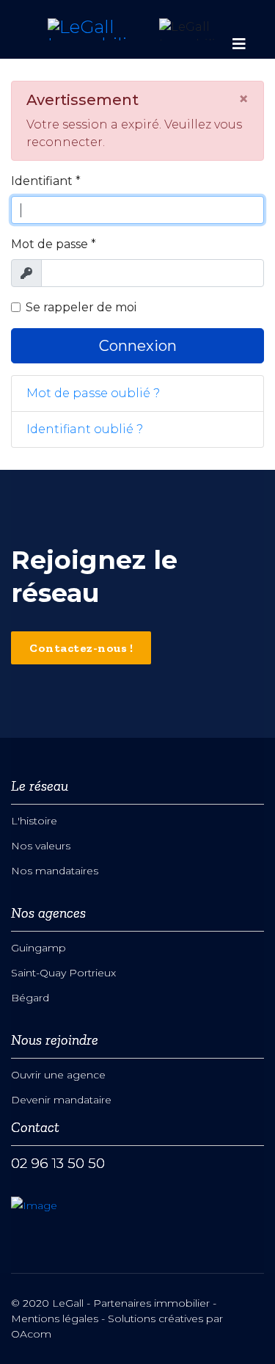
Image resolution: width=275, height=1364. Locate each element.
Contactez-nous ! (81, 648)
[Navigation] (239, 29)
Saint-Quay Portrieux (63, 972)
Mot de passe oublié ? (93, 393)
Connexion (138, 346)
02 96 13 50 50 (58, 1163)
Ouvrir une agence (58, 1074)
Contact (35, 1127)
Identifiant (46, 181)
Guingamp (38, 947)
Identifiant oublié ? (84, 429)
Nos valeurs (40, 845)
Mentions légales (54, 1318)
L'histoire (34, 820)
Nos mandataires (54, 870)
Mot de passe (53, 244)
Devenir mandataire (61, 1099)
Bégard (30, 997)
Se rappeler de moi (81, 307)
